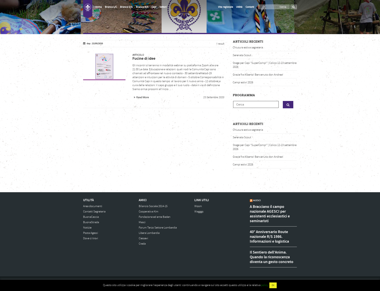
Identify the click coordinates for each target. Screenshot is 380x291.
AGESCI (257, 200)
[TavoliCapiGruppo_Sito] (104, 66)
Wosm (198, 206)
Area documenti (92, 206)
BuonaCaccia (91, 217)
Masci (142, 222)
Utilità (239, 7)
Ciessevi (143, 238)
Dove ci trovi (90, 238)
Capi (154, 7)
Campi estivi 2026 (243, 82)
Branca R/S (142, 7)
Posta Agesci (90, 233)
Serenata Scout (242, 55)
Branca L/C (111, 7)
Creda (142, 244)
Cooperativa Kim (148, 211)
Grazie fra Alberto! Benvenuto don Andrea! (258, 75)
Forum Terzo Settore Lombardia (158, 228)
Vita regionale (225, 7)
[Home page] (87, 9)
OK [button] (273, 285)
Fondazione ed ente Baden (154, 217)
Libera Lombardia (149, 233)
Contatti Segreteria (94, 211)
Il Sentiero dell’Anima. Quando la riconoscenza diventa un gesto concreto (271, 257)
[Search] (293, 6)
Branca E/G (126, 7)
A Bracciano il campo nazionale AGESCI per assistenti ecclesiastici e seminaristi (270, 214)
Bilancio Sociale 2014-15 (153, 206)
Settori (163, 7)
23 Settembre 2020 (213, 97)
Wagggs (198, 211)
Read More (142, 97)
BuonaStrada (91, 222)
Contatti (250, 7)
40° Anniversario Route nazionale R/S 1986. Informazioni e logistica (269, 236)
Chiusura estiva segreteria (248, 47)
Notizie (87, 228)
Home (98, 7)
